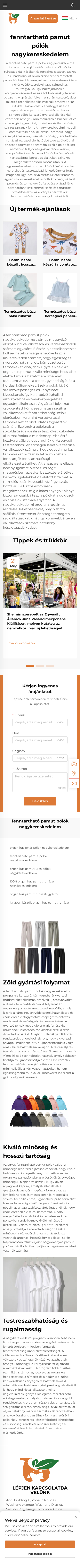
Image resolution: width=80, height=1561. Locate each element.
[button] (30, 666)
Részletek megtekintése (20, 238)
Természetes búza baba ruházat (20, 314)
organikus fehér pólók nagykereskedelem (39, 848)
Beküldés (40, 801)
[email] (74, 783)
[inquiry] (74, 764)
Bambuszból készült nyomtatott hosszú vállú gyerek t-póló (60, 262)
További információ (21, 643)
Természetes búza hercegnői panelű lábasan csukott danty (60, 314)
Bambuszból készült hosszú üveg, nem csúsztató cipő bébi (20, 262)
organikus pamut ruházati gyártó (34, 894)
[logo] (14, 18)
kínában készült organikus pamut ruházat (39, 902)
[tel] (74, 773)
